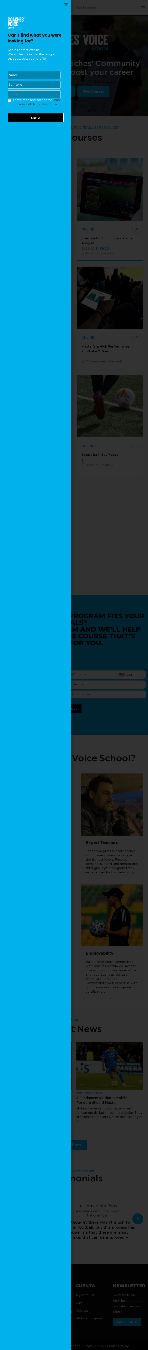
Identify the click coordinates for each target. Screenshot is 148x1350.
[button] (66, 5)
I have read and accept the (37, 102)
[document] (74, 675)
